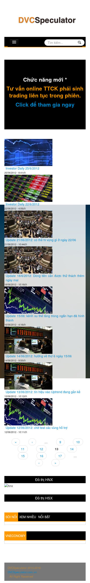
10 (78, 442)
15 (23, 456)
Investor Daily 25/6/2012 (22, 168)
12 (41, 449)
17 (60, 456)
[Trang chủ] (46, 20)
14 (72, 449)
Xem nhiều (27, 517)
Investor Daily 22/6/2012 (22, 204)
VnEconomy (15, 536)
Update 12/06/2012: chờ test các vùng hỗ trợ (36, 427)
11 (22, 449)
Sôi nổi (11, 517)
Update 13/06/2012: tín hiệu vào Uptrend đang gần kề (43, 392)
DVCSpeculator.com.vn (22, 572)
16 (41, 456)
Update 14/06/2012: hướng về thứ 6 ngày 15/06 (39, 356)
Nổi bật (44, 517)
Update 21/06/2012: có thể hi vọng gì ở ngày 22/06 (41, 240)
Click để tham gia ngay (45, 104)
